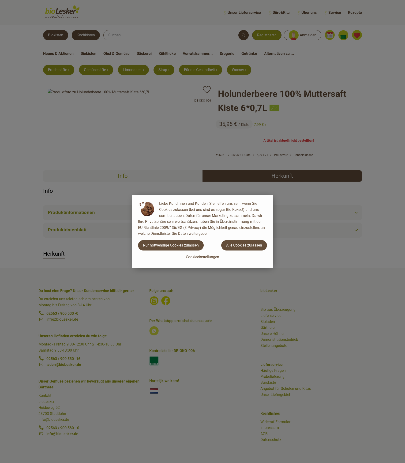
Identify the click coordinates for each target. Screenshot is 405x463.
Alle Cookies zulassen (244, 245)
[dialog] (202, 231)
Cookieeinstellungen (202, 257)
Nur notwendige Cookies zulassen (171, 245)
